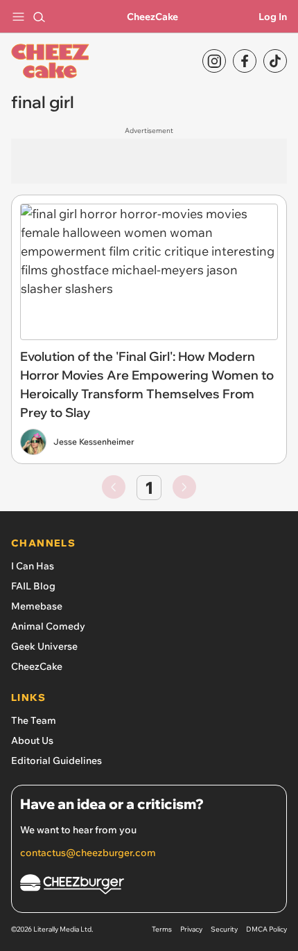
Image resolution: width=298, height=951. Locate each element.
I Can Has (32, 566)
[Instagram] (214, 61)
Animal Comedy (48, 626)
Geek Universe (44, 646)
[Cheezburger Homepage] (149, 886)
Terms (162, 929)
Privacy (191, 929)
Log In (272, 16)
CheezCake (152, 16)
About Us (32, 740)
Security (224, 929)
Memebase (36, 606)
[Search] (39, 16)
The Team (33, 720)
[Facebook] (244, 61)
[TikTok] (275, 61)
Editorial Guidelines (56, 760)
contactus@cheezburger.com (88, 852)
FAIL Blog (33, 586)
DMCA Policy (266, 929)
